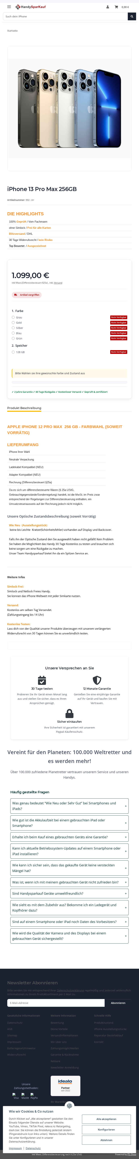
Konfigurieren (106, 1129)
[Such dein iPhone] (132, 16)
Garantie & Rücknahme (65, 1054)
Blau (71, 333)
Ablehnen (106, 1140)
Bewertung (57, 1022)
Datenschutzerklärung (70, 990)
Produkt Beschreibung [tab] (24, 408)
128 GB (71, 352)
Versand (58, 282)
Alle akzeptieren (106, 1119)
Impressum (15, 1148)
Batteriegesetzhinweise (21, 1048)
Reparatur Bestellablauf (108, 1035)
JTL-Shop (131, 1154)
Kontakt (98, 1042)
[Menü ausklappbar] (9, 5)
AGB (9, 1029)
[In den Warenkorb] (10, 44)
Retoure (55, 1061)
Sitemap (12, 1035)
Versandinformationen (64, 1035)
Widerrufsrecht (16, 1054)
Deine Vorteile (59, 1029)
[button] (108, 7)
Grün (71, 338)
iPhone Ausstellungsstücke (110, 1029)
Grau (71, 317)
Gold (71, 322)
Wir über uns (59, 1042)
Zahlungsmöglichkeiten (65, 1048)
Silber (71, 328)
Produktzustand (103, 1022)
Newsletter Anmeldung (65, 1067)
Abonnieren (118, 1003)
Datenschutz (33, 1148)
